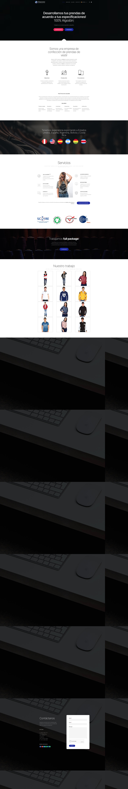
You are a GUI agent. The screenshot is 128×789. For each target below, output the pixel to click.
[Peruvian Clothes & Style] (40, 2)
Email (70, 722)
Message (70, 726)
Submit (72, 745)
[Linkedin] (48, 746)
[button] (41, 141)
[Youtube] (42, 746)
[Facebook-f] (40, 746)
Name (70, 718)
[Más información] (91, 2)
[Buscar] (89, 2)
